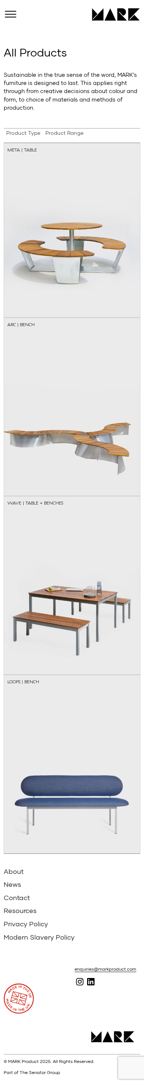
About (14, 871)
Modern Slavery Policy (39, 937)
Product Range (64, 133)
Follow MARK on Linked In (91, 982)
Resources (20, 910)
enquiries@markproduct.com (105, 969)
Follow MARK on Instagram (80, 982)
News (12, 884)
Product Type (23, 133)
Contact (17, 897)
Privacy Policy (26, 924)
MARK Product (113, 14)
